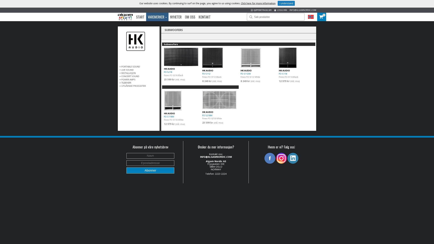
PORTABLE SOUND (130, 66)
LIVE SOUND (127, 69)
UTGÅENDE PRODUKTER (133, 85)
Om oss (190, 16)
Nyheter (176, 16)
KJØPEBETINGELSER (262, 10)
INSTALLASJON (128, 73)
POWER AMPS (128, 79)
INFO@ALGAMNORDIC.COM (303, 10)
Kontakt (205, 16)
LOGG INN (281, 10)
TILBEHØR (126, 82)
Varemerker (156, 16)
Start (140, 16)
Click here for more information (258, 3)
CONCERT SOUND (130, 76)
